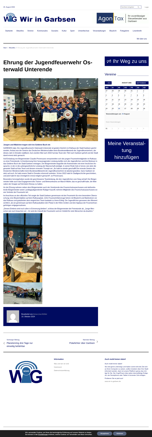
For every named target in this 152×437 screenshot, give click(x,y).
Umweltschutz (83, 31)
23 (144, 104)
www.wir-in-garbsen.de (113, 381)
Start (5, 48)
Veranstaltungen (99, 31)
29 (119, 91)
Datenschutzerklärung (61, 370)
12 (119, 100)
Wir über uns (142, 39)
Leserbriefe (137, 31)
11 (112, 100)
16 (144, 100)
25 (113, 108)
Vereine (30, 31)
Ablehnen (119, 433)
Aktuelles (20, 31)
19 (119, 104)
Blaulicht (112, 31)
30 (125, 91)
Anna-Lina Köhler (40, 314)
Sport (72, 31)
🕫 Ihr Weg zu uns (127, 61)
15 (138, 100)
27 (106, 91)
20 (125, 104)
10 (106, 100)
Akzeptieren (104, 433)
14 (132, 100)
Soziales (54, 31)
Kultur (64, 31)
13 (125, 100)
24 (106, 108)
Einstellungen (43, 435)
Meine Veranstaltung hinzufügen (127, 150)
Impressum (58, 367)
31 (132, 91)
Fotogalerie (124, 31)
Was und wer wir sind (61, 364)
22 (138, 104)
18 (113, 104)
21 (132, 104)
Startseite (9, 31)
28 (113, 91)
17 (106, 104)
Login (147, 7)
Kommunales (42, 31)
